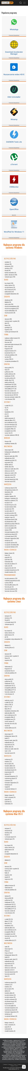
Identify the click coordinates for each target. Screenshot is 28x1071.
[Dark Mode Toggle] (24, 1067)
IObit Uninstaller (14, 97)
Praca (15, 1064)
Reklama (5, 1064)
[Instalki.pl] (7, 3)
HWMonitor (14, 187)
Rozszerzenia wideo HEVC (14, 74)
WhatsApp (14, 29)
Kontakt (12, 1065)
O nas (16, 1065)
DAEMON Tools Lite (14, 142)
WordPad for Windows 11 (14, 232)
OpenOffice (14, 209)
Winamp (14, 119)
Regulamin (11, 1064)
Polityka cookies (21, 1064)
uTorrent (14, 164)
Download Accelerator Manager (14, 53)
